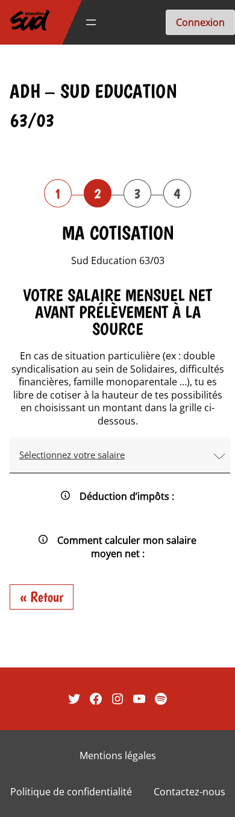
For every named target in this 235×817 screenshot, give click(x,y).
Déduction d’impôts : (127, 496)
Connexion (200, 22)
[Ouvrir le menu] (91, 22)
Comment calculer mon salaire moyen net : (126, 547)
